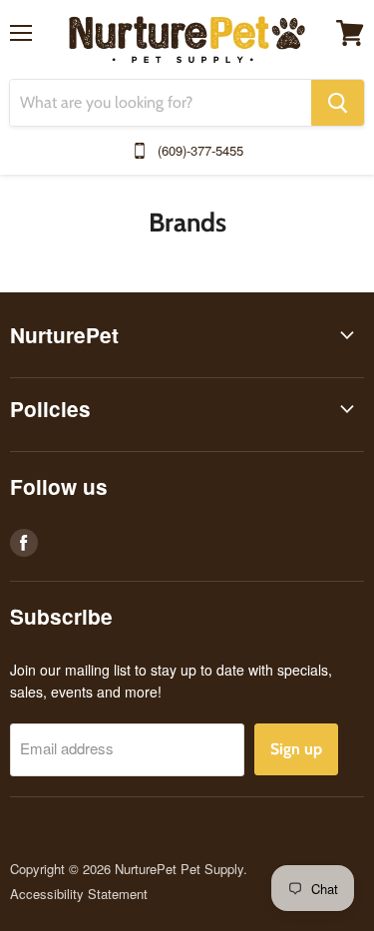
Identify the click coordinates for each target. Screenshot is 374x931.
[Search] (337, 103)
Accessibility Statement (79, 893)
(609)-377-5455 (200, 150)
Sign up (296, 748)
